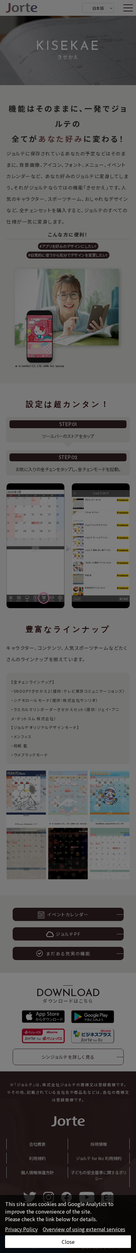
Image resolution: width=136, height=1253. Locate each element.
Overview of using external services (84, 1229)
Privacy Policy (21, 1229)
